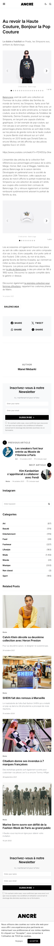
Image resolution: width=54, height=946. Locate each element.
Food (5, 539)
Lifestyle (6, 549)
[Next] (46, 71)
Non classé (8, 570)
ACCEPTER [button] (34, 941)
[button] (4, 4)
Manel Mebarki (27, 369)
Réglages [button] (19, 941)
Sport (5, 576)
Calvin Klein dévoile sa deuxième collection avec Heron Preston (23, 639)
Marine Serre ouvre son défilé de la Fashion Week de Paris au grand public (27, 826)
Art (16, 459)
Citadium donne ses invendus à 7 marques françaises (23, 762)
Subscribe (25, 417)
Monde (6, 560)
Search (49, 504)
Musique (6, 565)
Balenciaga (8, 97)
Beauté (6, 528)
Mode (8, 481)
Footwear (7, 544)
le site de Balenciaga (16, 269)
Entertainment (9, 534)
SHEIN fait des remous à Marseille (24, 698)
